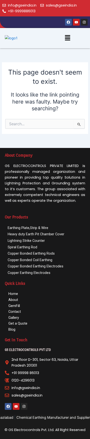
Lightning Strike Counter (26, 240)
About (13, 300)
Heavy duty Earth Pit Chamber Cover (36, 234)
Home (13, 294)
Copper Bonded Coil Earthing (30, 260)
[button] (67, 38)
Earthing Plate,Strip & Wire (28, 228)
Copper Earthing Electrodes (29, 273)
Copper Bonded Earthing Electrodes (35, 266)
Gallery (13, 317)
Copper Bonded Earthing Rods (31, 253)
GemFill (14, 306)
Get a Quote (17, 323)
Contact (14, 311)
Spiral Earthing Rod (22, 247)
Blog (11, 329)
